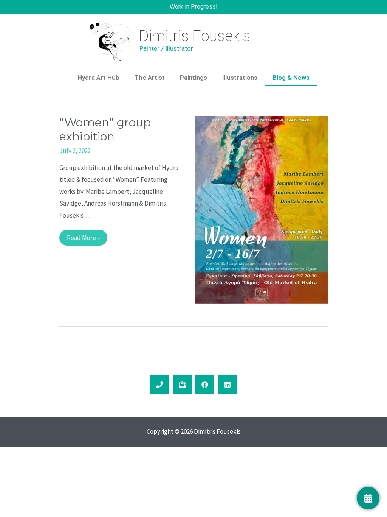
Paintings (193, 77)
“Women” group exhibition (105, 129)
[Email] (182, 384)
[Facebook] (204, 384)
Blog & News (291, 77)
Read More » (83, 236)
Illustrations (239, 77)
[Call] (159, 384)
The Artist (150, 77)
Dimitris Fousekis (194, 36)
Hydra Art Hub (98, 77)
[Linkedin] (227, 384)
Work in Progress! (194, 6)
